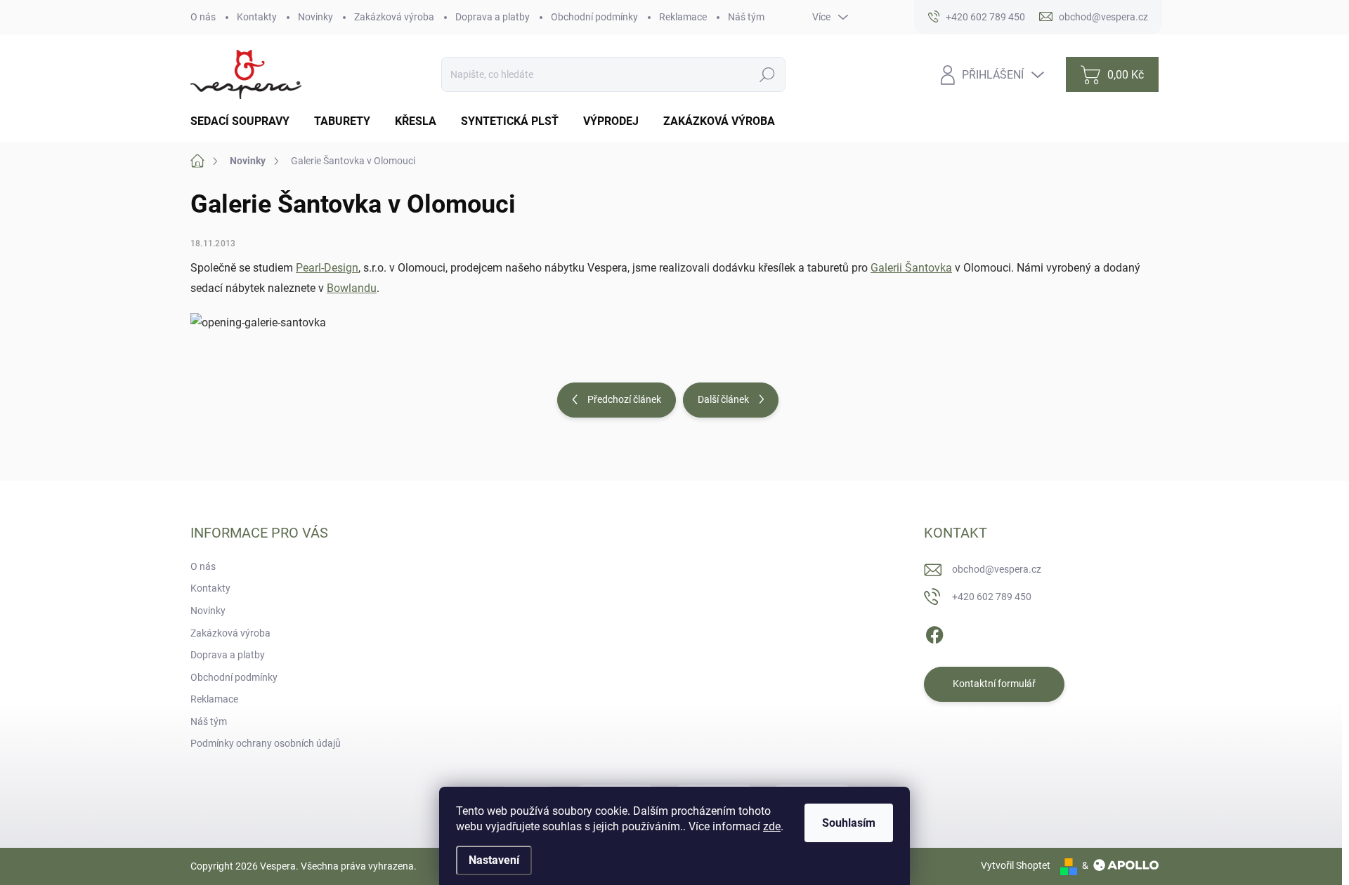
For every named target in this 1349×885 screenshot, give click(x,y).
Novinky (315, 16)
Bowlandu (352, 288)
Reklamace (683, 16)
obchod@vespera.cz (996, 569)
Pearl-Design (327, 267)
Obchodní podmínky (594, 16)
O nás (203, 16)
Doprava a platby (492, 16)
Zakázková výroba (394, 16)
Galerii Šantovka (911, 267)
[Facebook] (934, 632)
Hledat (767, 74)
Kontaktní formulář (994, 683)
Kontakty (257, 16)
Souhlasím (848, 823)
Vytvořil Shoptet (1015, 865)
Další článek (723, 399)
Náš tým (746, 16)
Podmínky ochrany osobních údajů (265, 743)
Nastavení (494, 860)
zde (772, 826)
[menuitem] (245, 121)
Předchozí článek (624, 399)
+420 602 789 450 (991, 596)
